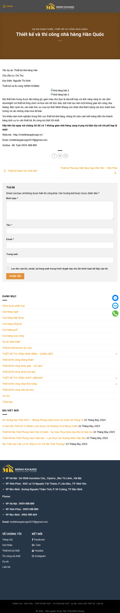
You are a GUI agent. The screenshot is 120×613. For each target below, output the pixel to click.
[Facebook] (115, 298)
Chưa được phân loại (13, 305)
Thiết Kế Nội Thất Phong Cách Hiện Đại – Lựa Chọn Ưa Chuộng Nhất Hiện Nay (44, 438)
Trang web (12, 254)
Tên (9, 225)
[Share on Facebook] (54, 155)
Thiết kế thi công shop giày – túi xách (22, 365)
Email (10, 239)
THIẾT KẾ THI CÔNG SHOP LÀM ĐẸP (22, 377)
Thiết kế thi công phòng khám (18, 359)
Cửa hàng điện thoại (13, 317)
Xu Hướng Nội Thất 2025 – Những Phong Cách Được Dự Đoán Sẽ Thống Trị (43, 420)
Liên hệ (6, 567)
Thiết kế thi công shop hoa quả (18, 371)
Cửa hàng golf (10, 329)
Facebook (39, 539)
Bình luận (12, 198)
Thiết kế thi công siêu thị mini (18, 389)
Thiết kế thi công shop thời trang (19, 383)
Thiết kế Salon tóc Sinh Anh (22, 171)
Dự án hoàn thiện (42, 29)
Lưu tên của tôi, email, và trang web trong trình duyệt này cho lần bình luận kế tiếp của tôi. (59, 268)
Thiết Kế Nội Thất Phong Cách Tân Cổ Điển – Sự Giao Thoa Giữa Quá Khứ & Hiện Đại (47, 432)
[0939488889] (115, 313)
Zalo (38, 545)
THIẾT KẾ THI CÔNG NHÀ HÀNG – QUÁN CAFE (27, 353)
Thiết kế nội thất (43, 604)
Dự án (5, 561)
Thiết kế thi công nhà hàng (71, 29)
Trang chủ (17, 604)
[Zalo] (115, 306)
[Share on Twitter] (60, 155)
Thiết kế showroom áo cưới (17, 347)
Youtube (39, 550)
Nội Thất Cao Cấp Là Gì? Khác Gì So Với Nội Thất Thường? (33, 444)
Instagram (40, 556)
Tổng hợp (7, 401)
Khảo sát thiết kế (86, 604)
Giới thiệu (28, 604)
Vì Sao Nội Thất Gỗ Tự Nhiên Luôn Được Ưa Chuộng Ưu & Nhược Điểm (40, 426)
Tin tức (6, 395)
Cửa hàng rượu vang (13, 335)
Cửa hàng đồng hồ (12, 323)
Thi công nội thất (11, 556)
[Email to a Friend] (65, 155)
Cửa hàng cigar (10, 311)
